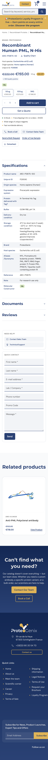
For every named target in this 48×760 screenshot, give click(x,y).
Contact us (27, 652)
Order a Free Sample (31, 138)
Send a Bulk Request (11, 138)
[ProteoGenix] (8, 4)
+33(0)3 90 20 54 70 (26, 645)
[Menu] (44, 4)
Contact (25, 4)
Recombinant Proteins (18, 32)
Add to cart (32, 102)
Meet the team (12, 678)
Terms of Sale (11, 699)
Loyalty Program (40, 695)
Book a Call (24, 598)
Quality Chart (30, 56)
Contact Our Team (24, 589)
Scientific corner (13, 683)
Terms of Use (38, 681)
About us (9, 673)
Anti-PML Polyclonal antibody (22, 520)
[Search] (42, 11)
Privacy (9, 693)
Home (4, 32)
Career (8, 688)
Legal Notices (38, 676)
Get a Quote (24, 110)
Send (10, 436)
